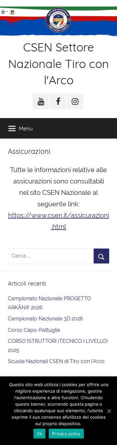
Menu (26, 128)
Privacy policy (66, 433)
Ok (40, 433)
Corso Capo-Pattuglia (34, 330)
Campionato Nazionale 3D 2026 (45, 319)
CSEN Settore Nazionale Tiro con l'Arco (58, 63)
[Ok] (109, 411)
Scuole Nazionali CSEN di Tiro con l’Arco (56, 361)
